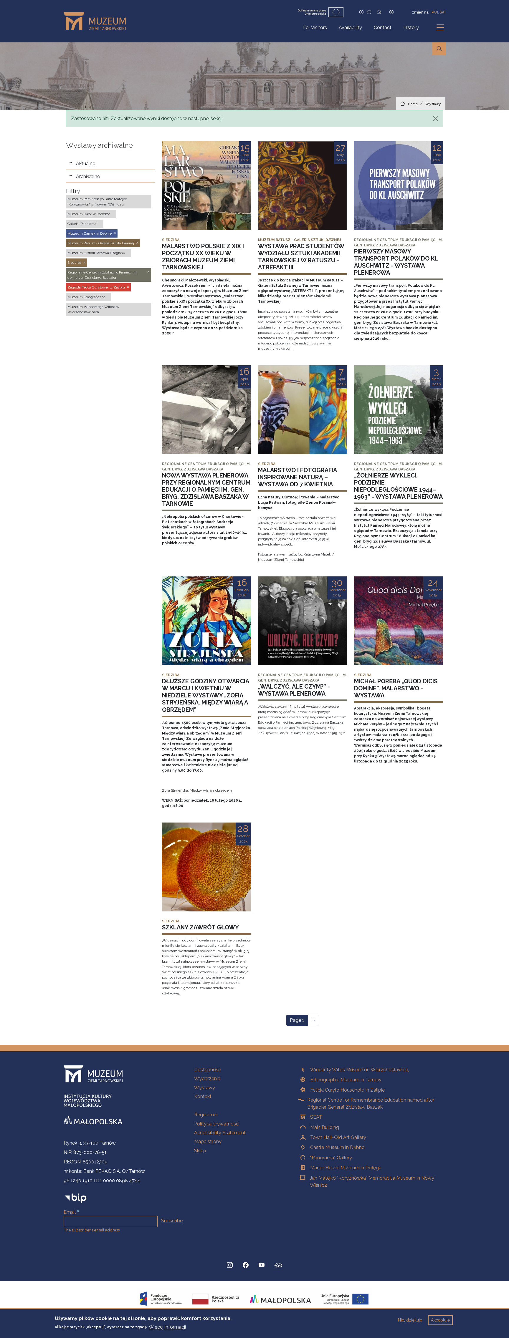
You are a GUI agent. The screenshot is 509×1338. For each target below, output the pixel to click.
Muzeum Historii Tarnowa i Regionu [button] (96, 253)
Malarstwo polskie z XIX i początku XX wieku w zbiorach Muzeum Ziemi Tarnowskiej (203, 257)
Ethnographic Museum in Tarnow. (346, 1079)
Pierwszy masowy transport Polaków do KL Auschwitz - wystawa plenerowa (396, 262)
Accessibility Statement (220, 1132)
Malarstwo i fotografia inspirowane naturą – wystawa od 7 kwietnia (297, 477)
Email (70, 1212)
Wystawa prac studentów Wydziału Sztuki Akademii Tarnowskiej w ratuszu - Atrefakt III (301, 257)
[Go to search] (439, 48)
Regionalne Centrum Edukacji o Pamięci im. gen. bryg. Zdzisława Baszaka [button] (102, 275)
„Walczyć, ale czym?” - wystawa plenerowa (294, 690)
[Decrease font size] (369, 12)
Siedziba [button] (74, 263)
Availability (350, 27)
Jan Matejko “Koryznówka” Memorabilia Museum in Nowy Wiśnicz (372, 1181)
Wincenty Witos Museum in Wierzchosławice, (359, 1069)
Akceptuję (440, 1320)
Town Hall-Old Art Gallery (338, 1137)
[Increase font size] (361, 12)
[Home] (97, 21)
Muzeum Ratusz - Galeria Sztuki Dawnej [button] (100, 243)
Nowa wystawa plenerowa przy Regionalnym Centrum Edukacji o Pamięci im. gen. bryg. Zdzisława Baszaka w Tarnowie (206, 489)
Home (413, 104)
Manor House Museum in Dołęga (345, 1167)
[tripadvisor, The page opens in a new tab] (278, 1266)
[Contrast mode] (379, 12)
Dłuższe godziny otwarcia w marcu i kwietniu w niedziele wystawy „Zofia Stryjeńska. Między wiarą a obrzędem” (205, 695)
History (411, 27)
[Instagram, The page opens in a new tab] (229, 1265)
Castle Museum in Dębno (337, 1147)
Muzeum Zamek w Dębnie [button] (89, 233)
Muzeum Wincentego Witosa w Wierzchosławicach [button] (93, 309)
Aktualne (85, 163)
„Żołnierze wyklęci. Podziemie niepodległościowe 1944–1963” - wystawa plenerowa (398, 486)
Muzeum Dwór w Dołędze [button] (88, 214)
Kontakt (202, 1096)
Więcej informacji (167, 1326)
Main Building (324, 1127)
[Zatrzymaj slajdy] (391, 12)
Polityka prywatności (216, 1124)
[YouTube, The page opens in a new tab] (261, 1265)
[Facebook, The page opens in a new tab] (245, 1265)
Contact (382, 27)
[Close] (436, 118)
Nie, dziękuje (410, 1320)
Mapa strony (208, 1141)
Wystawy (433, 104)
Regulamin (205, 1115)
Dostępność (207, 1069)
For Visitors (315, 27)
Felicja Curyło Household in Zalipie (347, 1090)
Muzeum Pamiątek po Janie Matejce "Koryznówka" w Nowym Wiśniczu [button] (97, 201)
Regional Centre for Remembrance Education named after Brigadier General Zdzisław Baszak (370, 1103)
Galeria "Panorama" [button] (82, 224)
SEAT (316, 1117)
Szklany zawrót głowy (200, 927)
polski (438, 12)
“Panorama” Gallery (331, 1157)
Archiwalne (88, 176)
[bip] (75, 1198)
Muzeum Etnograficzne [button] (86, 297)
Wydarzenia (207, 1078)
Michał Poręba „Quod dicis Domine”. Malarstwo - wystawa (395, 688)
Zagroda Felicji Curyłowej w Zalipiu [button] (96, 287)
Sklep (200, 1150)
